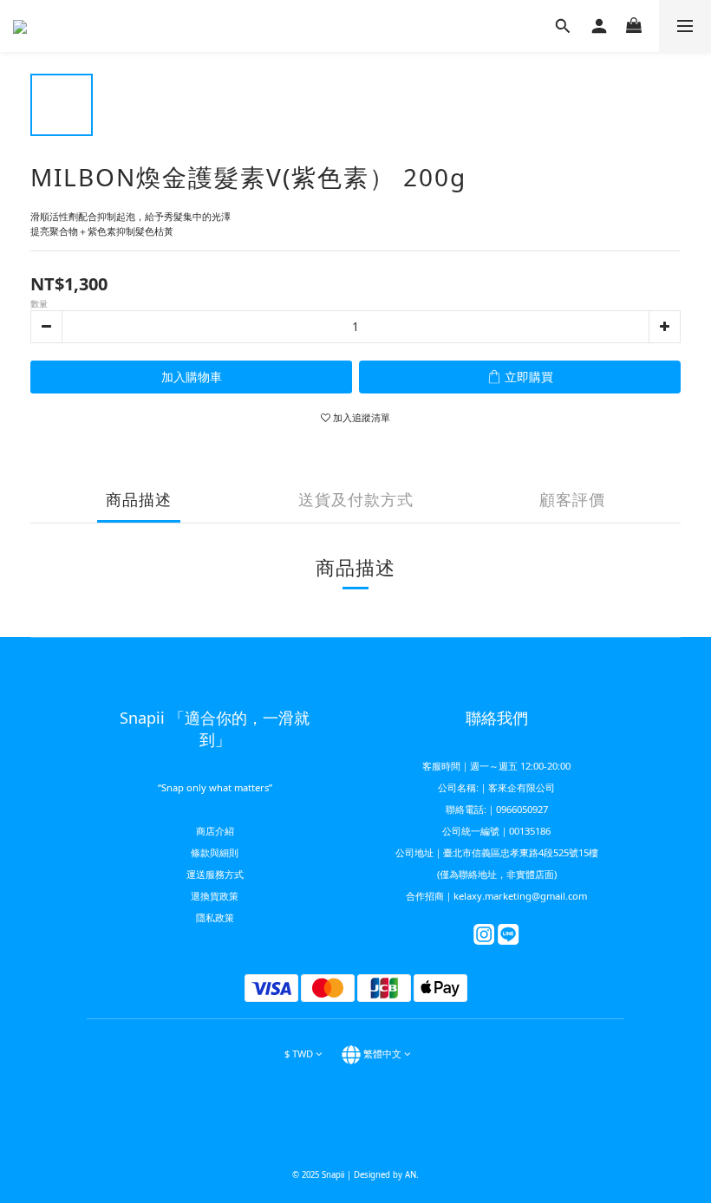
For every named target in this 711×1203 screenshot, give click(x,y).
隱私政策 (215, 917)
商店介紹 (215, 830)
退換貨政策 (214, 895)
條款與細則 (214, 852)
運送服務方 (210, 874)
